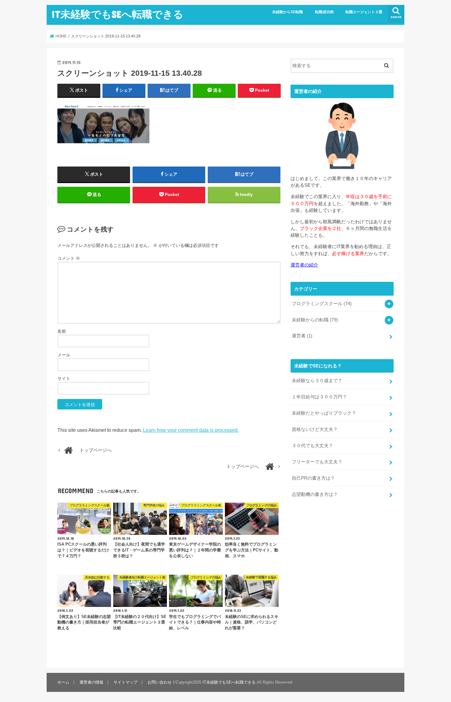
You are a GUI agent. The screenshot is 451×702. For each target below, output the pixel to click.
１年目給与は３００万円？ (319, 396)
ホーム (63, 682)
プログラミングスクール (322, 303)
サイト (63, 378)
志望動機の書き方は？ (315, 494)
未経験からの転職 (315, 319)
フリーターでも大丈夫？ (317, 461)
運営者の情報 (91, 682)
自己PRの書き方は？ (313, 478)
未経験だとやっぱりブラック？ (324, 413)
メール (63, 354)
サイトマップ (125, 682)
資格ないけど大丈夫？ (315, 429)
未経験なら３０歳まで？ (317, 380)
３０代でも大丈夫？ (312, 445)
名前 (61, 331)
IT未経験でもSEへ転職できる (117, 14)
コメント (68, 258)
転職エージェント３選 (363, 12)
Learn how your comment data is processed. (191, 430)
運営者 (302, 335)
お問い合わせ (160, 682)
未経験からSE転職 (287, 12)
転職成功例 (324, 12)
